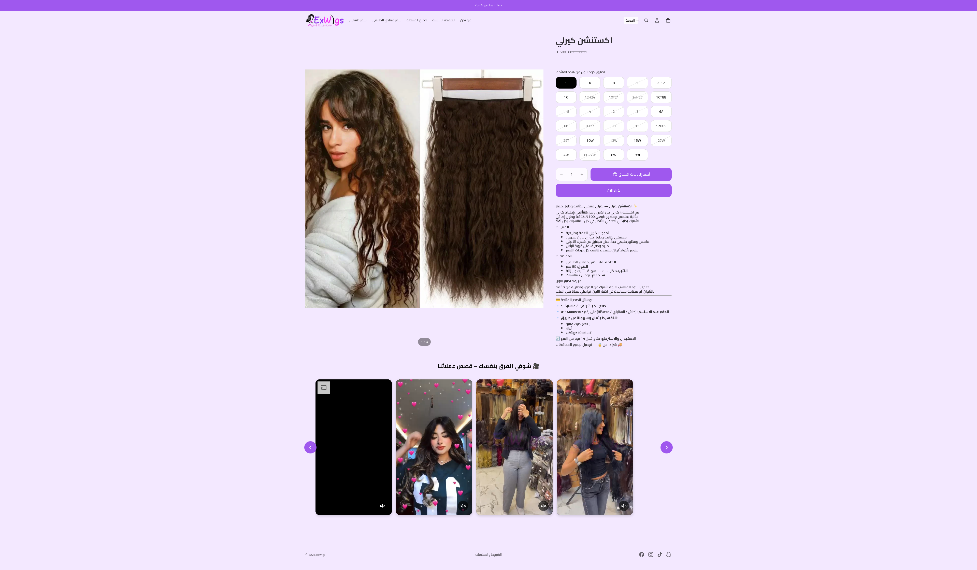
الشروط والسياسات (488, 554)
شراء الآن (613, 190)
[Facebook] (642, 554)
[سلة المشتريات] (668, 20)
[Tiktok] (660, 554)
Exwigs (320, 555)
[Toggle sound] (383, 506)
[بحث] (646, 20)
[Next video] (666, 447)
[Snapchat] (669, 554)
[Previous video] (310, 447)
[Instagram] (651, 554)
